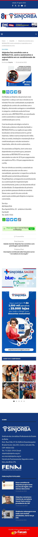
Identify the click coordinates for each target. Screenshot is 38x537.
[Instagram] (18, 6)
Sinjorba (10, 62)
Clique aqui (9, 228)
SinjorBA (11, 41)
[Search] (36, 34)
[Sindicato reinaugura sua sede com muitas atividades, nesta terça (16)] (8, 514)
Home (3, 41)
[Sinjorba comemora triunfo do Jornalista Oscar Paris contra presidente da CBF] (8, 500)
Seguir (32, 229)
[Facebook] (12, 6)
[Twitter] (15, 6)
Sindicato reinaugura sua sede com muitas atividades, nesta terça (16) (26, 514)
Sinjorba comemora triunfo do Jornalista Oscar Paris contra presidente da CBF (24, 500)
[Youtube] (22, 6)
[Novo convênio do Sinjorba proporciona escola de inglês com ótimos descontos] (8, 485)
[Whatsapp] (25, 6)
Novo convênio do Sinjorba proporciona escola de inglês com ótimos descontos (24, 486)
